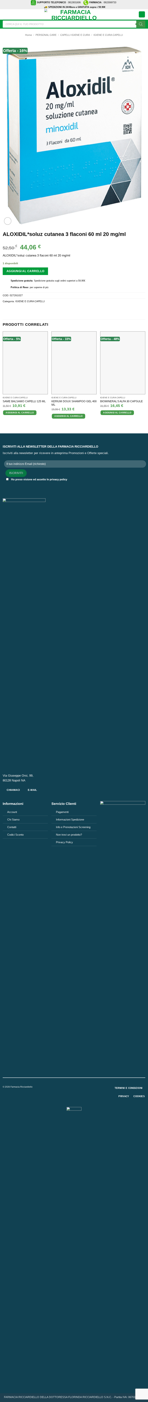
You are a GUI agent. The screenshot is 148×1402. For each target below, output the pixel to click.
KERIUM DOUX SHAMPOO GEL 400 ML (74, 403)
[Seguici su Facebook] (71, 1088)
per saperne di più (39, 287)
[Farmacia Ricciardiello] (74, 14)
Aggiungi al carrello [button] (20, 412)
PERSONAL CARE (46, 35)
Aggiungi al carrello (25, 271)
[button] (5, 14)
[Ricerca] (140, 24)
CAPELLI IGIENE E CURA (75, 35)
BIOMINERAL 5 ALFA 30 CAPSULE (121, 401)
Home (28, 35)
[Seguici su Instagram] (76, 1088)
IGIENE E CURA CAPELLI (108, 35)
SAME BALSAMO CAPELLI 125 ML (24, 401)
